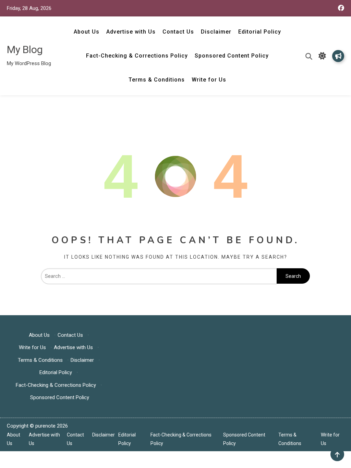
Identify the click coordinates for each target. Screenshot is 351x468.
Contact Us (178, 31)
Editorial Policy (259, 31)
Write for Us (209, 79)
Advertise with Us (131, 31)
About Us (86, 31)
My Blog (25, 50)
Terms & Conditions (157, 79)
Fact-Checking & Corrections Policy (137, 55)
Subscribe (338, 56)
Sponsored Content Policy (232, 55)
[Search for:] (159, 276)
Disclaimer (216, 31)
